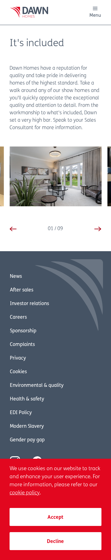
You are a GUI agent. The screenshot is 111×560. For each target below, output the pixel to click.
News (16, 276)
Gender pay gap (27, 440)
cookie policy (25, 493)
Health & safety (27, 399)
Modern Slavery (27, 426)
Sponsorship (23, 331)
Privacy (18, 358)
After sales (21, 290)
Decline (55, 541)
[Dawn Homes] (29, 12)
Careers (18, 317)
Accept (55, 517)
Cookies (18, 372)
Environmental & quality (37, 385)
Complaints (22, 344)
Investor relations (29, 303)
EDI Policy (21, 412)
